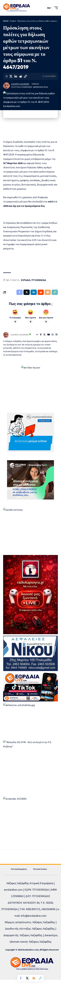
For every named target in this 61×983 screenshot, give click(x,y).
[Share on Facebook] (20, 978)
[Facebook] (41, 335)
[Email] (33, 978)
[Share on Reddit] (20, 76)
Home (5, 21)
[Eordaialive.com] (16, 8)
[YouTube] (48, 335)
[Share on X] (11, 76)
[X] (44, 335)
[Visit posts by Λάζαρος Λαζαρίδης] (6, 85)
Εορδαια (35, 84)
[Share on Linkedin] (15, 76)
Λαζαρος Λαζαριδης (20, 84)
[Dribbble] (56, 335)
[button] (43, 7)
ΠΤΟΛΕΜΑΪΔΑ (38, 280)
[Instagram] (52, 335)
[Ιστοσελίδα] (37, 335)
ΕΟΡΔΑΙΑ (25, 280)
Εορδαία (13, 21)
